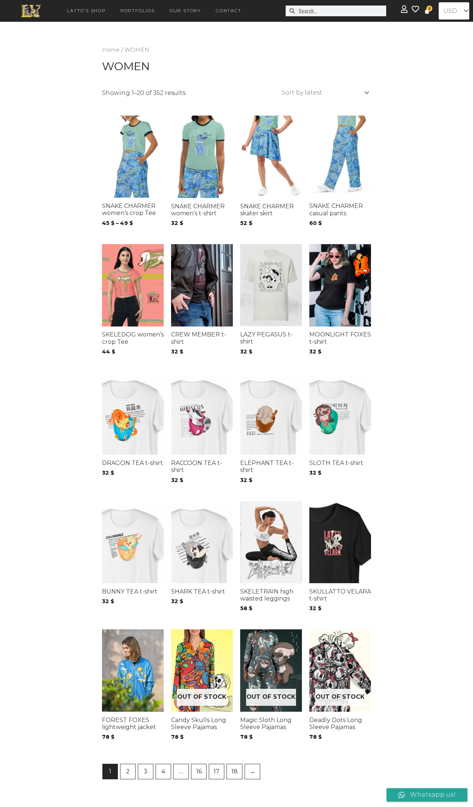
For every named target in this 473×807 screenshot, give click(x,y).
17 (217, 771)
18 (234, 771)
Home (111, 50)
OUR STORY (185, 10)
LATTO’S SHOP (86, 10)
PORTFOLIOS (137, 10)
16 (199, 771)
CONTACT (228, 10)
